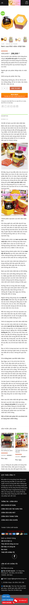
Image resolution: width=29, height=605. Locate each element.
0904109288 (6, 602)
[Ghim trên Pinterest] (14, 106)
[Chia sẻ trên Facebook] (5, 106)
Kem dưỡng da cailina (6, 450)
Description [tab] (4, 116)
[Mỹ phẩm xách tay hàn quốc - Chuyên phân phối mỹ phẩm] (14, 3)
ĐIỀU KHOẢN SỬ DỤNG (8, 505)
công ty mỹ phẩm (10, 404)
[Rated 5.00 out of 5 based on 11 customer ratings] (14, 51)
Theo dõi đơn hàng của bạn (9, 544)
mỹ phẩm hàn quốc (11, 58)
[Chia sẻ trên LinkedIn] (17, 106)
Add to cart (15, 88)
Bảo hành (4, 549)
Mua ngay (4, 458)
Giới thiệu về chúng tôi (8, 546)
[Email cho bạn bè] (11, 106)
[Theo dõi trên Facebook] (14, 556)
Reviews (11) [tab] (4, 119)
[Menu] (2, 3)
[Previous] (3, 22)
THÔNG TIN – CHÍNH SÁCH (9, 501)
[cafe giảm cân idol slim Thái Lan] (21, 440)
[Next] (25, 22)
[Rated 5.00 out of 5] (4, 453)
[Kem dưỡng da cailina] (7, 440)
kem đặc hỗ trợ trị (11, 101)
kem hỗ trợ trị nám (11, 44)
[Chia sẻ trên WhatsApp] (2, 106)
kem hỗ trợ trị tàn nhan (7, 102)
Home (2, 44)
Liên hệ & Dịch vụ (6, 541)
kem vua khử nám (16, 182)
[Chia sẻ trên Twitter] (8, 106)
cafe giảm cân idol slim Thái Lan (21, 451)
